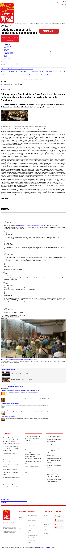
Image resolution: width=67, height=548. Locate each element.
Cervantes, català (50, 455)
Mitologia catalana (32, 540)
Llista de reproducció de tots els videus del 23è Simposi (21, 379)
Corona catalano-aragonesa (34, 532)
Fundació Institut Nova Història (10, 522)
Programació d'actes (39, 74)
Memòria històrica (32, 537)
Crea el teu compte (61, 3)
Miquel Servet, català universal (53, 436)
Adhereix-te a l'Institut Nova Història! (10, 316)
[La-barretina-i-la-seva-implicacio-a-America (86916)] (3, 405)
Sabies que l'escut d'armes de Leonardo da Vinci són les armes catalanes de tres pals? (20, 390)
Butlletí (45, 526)
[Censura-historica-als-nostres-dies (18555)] (3, 418)
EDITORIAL (4, 318)
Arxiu (20, 533)
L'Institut (3, 74)
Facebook (60, 520)
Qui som (46, 515)
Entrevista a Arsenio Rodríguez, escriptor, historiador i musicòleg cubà (10, 486)
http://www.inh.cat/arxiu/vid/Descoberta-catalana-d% (32, 225)
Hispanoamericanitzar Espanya (10, 469)
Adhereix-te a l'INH (6, 69)
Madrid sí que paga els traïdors (10, 482)
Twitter (59, 524)
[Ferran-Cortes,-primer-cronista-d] (3, 411)
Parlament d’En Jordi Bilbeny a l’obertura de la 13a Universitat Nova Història (19, 359)
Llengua (30, 542)
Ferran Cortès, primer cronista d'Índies (9, 410)
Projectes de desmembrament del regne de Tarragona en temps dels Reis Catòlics (54, 460)
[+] (38, 392)
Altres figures (31, 527)
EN (65, 1)
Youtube (60, 528)
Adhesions (46, 524)
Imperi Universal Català (33, 535)
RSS (59, 516)
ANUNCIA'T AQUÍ (5, 499)
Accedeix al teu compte (27, 69)
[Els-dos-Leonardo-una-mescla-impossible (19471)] (3, 398)
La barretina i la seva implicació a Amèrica (10, 403)
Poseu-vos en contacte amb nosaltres (15, 74)
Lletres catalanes (31, 523)
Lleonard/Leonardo (32, 525)
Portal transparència (47, 518)
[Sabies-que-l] (3, 392)
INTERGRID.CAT (42, 547)
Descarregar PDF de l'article (8, 214)
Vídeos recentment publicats (8, 369)
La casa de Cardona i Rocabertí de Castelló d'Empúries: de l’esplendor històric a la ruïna (11, 448)
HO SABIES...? (4, 388)
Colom (29, 518)
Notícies (21, 519)
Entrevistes (21, 526)
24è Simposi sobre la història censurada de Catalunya (21, 373)
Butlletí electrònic (29, 74)
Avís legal (47, 74)
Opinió (20, 528)
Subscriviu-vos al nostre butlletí (15, 386)
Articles (20, 517)
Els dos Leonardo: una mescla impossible (9, 397)
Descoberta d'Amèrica (32, 515)
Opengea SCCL (50, 547)
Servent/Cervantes (32, 520)
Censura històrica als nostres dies (8, 416)
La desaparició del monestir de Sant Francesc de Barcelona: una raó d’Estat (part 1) (11, 459)
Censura (29, 530)
